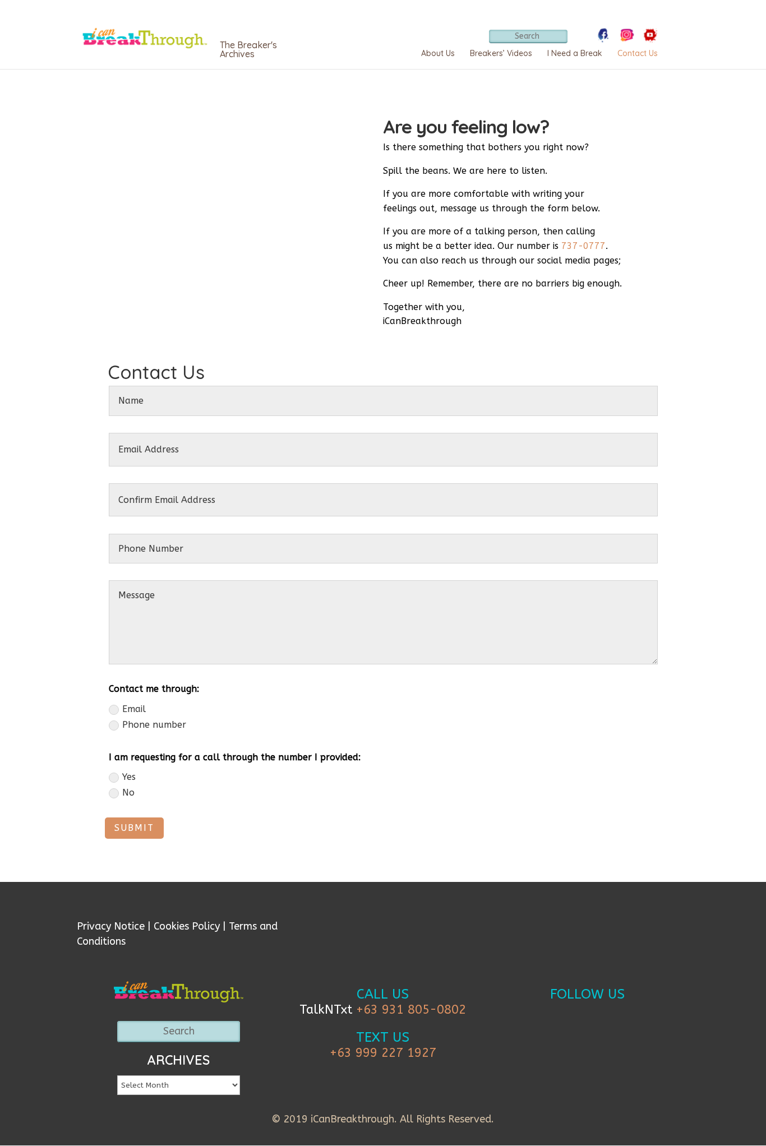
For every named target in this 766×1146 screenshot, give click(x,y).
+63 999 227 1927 (383, 1053)
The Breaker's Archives (248, 49)
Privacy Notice (111, 926)
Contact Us (637, 53)
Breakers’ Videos (501, 53)
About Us (438, 53)
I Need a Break (574, 53)
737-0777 (583, 246)
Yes (129, 776)
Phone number (154, 724)
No (128, 792)
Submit (134, 827)
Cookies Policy (187, 926)
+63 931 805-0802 (411, 1009)
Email (134, 709)
